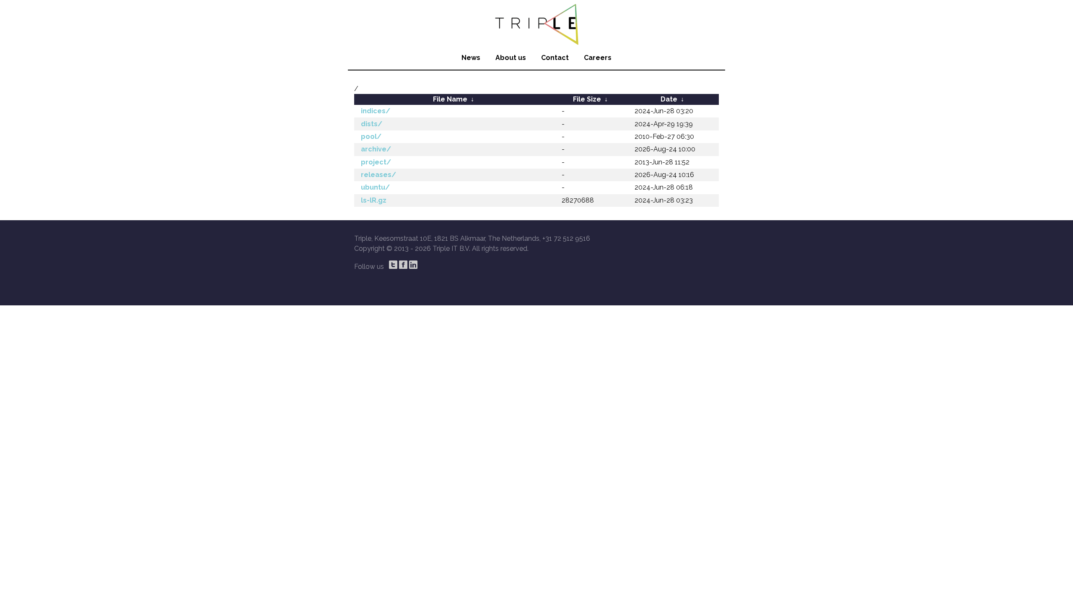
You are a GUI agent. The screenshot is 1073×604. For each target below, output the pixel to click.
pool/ (371, 137)
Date (669, 99)
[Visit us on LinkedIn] (413, 264)
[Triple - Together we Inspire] (536, 23)
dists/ (371, 124)
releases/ (378, 175)
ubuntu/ (375, 187)
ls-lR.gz (373, 200)
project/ (376, 162)
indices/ (375, 111)
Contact (555, 58)
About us (510, 58)
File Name (450, 99)
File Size (587, 99)
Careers (598, 58)
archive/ (376, 149)
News (470, 58)
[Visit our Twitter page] (393, 264)
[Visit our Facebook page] (403, 264)
